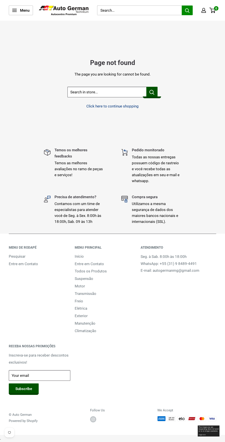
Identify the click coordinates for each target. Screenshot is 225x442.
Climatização (85, 331)
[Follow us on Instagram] (93, 419)
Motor (80, 286)
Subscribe (23, 389)
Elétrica (81, 308)
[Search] (187, 10)
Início (79, 256)
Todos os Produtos (91, 271)
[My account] (203, 10)
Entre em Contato (23, 264)
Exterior (81, 316)
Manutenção (85, 323)
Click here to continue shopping (112, 106)
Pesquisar (17, 256)
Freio (79, 301)
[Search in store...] (152, 92)
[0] (212, 10)
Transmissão (85, 293)
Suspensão (84, 278)
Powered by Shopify (23, 421)
